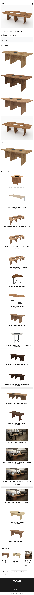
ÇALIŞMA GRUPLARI (13, 584)
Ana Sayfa (2, 31)
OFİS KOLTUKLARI (6, 584)
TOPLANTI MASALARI (13, 31)
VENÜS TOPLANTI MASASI (20, 31)
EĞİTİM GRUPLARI (27, 584)
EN (31, 1)
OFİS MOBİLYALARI (6, 31)
